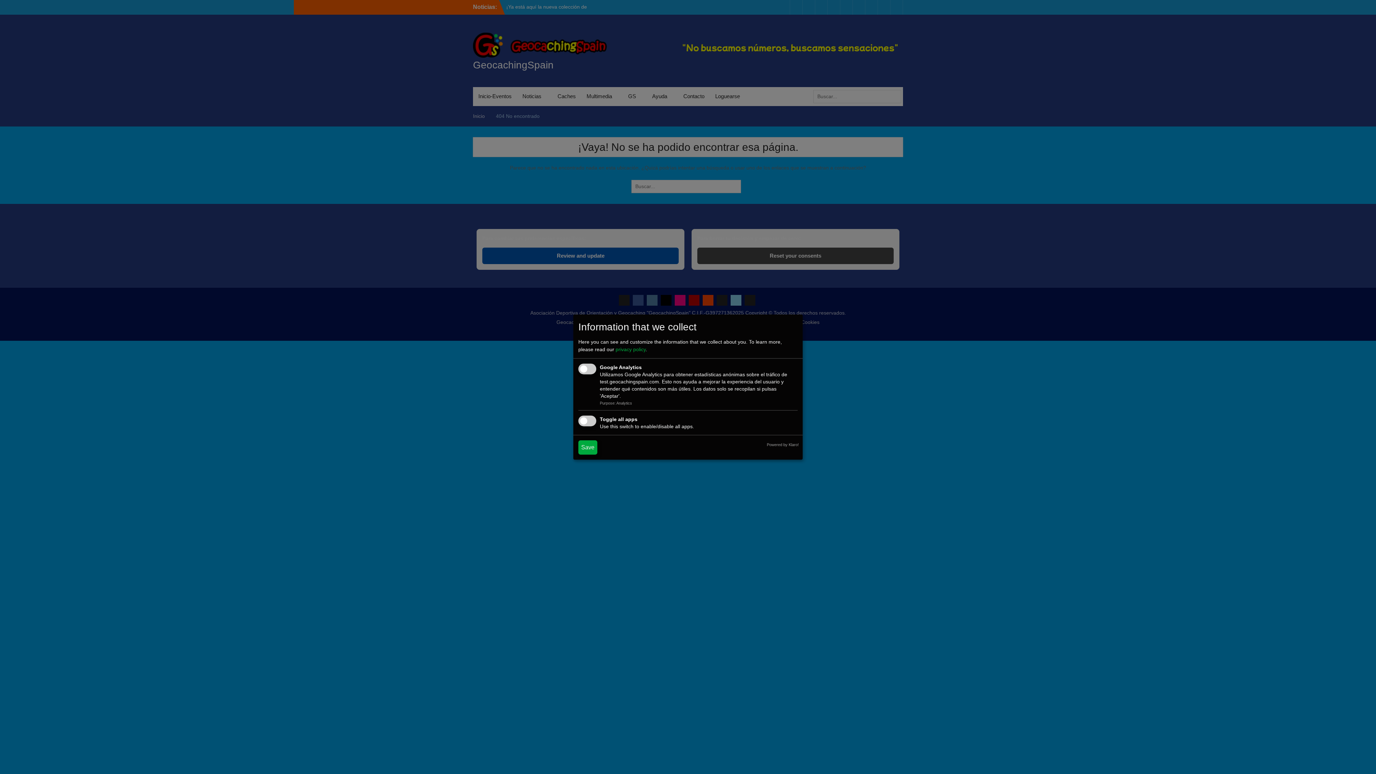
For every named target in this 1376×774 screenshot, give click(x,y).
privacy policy (631, 349)
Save (587, 447)
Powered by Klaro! (783, 444)
